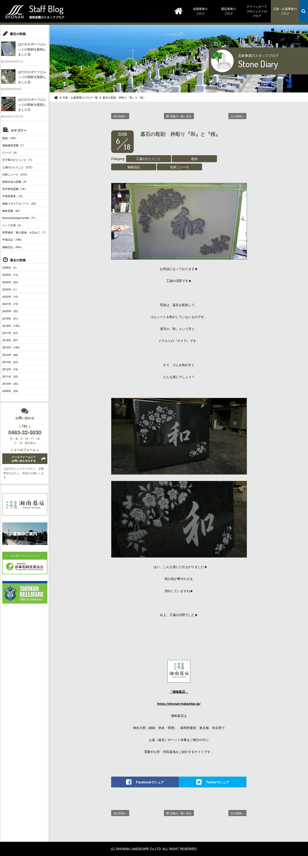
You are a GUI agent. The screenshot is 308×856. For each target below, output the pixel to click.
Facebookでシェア (150, 782)
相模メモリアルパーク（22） (20, 203)
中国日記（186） (12, 239)
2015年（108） (11, 347)
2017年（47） (11, 333)
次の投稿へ (237, 116)
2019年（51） (11, 318)
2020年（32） (11, 311)
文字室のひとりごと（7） (18, 160)
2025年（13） (11, 275)
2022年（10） (11, 296)
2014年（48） (11, 355)
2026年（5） (10, 267)
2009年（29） (11, 391)
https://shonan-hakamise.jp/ (178, 703)
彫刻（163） (10, 138)
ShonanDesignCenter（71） (20, 218)
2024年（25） (11, 282)
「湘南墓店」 (178, 691)
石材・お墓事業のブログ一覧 (80, 97)
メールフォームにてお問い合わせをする (23, 459)
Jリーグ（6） (10, 152)
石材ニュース (179, 167)
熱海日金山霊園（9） (15, 181)
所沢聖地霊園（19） (14, 189)
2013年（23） (11, 362)
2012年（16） (11, 369)
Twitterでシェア (217, 782)
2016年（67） (11, 340)
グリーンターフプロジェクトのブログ (256, 11)
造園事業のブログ (200, 11)
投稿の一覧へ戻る (181, 116)
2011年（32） (11, 376)
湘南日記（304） (12, 247)
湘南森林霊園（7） (13, 145)
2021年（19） (11, 304)
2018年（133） (11, 326)
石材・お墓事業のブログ (285, 11)
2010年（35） (11, 383)
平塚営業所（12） (13, 196)
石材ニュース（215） (15, 174)
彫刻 (194, 158)
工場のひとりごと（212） (18, 167)
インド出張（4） (12, 225)
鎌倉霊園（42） (12, 210)
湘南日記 (133, 167)
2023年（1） (10, 289)
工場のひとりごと (148, 158)
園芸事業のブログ (228, 11)
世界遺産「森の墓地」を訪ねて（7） (24, 232)
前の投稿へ (120, 116)
